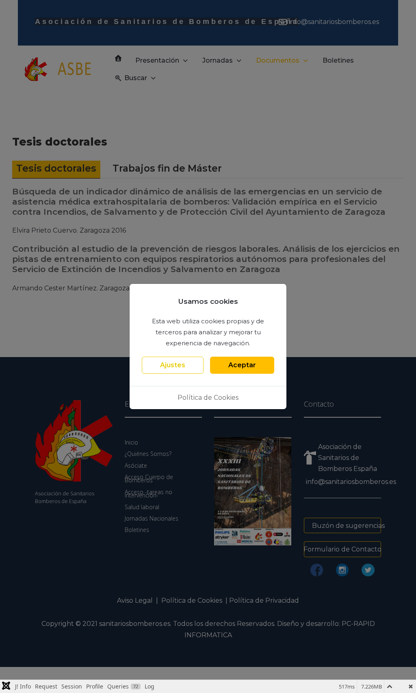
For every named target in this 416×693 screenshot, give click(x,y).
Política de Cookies (208, 397)
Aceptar (242, 365)
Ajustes (172, 365)
